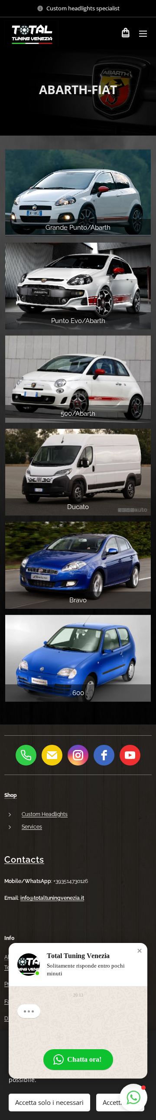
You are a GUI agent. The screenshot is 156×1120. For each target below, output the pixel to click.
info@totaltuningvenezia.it (52, 898)
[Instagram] (78, 755)
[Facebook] (104, 755)
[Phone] (26, 755)
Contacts (24, 859)
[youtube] (130, 755)
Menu (143, 33)
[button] (139, 950)
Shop (10, 795)
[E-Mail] (52, 755)
